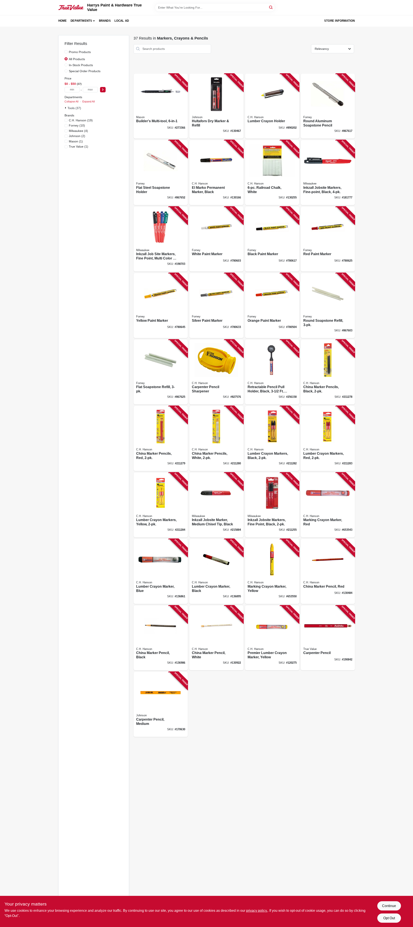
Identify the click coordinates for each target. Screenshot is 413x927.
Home (62, 20)
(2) (77, 136)
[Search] (271, 7)
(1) (76, 141)
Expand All (88, 101)
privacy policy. (257, 910)
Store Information (339, 20)
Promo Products (80, 52)
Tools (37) (74, 108)
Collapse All (72, 101)
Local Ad (121, 20)
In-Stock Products (81, 65)
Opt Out (389, 918)
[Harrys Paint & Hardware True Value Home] (71, 7)
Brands (105, 20)
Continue (389, 906)
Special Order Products (84, 71)
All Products (77, 59)
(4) (78, 131)
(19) (81, 120)
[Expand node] (66, 108)
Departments (81, 20)
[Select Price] (103, 89)
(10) (77, 125)
